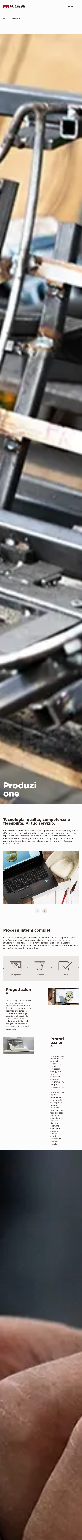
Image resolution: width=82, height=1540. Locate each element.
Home (6, 18)
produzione (15, 18)
